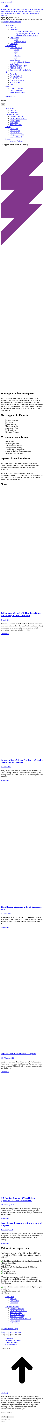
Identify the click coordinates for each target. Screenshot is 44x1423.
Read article (5, 634)
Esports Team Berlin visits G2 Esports (18, 1053)
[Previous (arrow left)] (2, 1421)
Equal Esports (15, 1321)
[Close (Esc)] (2, 1419)
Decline (4, 1417)
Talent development (12, 1307)
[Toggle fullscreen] (6, 1419)
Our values (14, 1303)
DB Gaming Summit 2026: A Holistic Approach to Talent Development (18, 1199)
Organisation (14, 1301)
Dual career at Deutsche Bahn (20, 1319)
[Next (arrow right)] (4, 1421)
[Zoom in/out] (8, 1419)
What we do (9, 1297)
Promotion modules (17, 1309)
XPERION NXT (16, 1313)
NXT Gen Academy (17, 1315)
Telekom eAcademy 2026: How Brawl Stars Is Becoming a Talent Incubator (21, 614)
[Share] (4, 1419)
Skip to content (6, 2)
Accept (10, 1417)
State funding (14, 1323)
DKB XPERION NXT (18, 1311)
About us (13, 1299)
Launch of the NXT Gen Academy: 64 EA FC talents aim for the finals (22, 761)
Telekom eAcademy (17, 1317)
